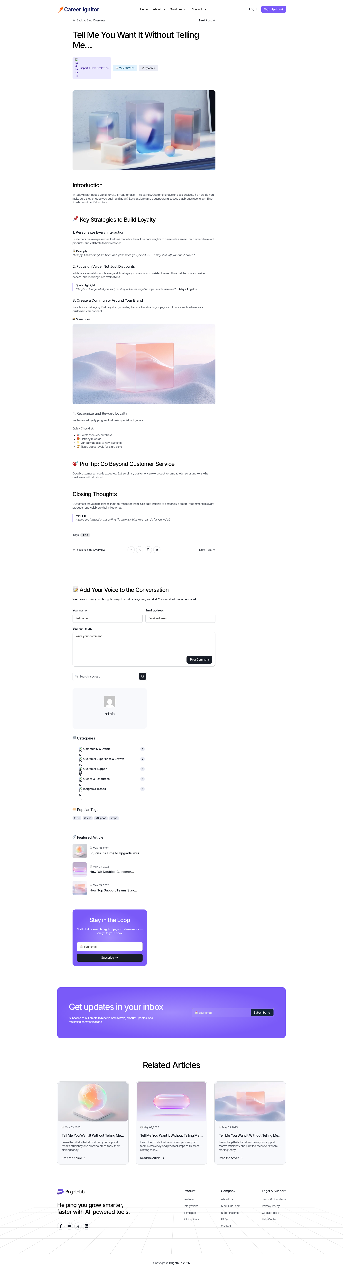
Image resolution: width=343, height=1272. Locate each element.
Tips (85, 535)
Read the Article (72, 1158)
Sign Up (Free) (273, 9)
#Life (77, 817)
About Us (159, 9)
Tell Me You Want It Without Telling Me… (93, 1135)
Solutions (176, 9)
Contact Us (199, 9)
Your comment (82, 628)
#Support (101, 817)
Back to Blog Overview (90, 20)
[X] (139, 549)
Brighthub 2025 (179, 1263)
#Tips (114, 817)
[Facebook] (131, 549)
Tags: (76, 535)
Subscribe (107, 957)
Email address (154, 610)
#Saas (87, 817)
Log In (253, 9)
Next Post (205, 20)
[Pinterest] (148, 549)
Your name (80, 610)
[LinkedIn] (156, 549)
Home (144, 9)
